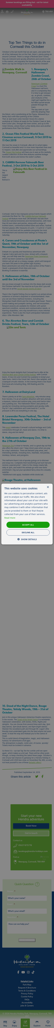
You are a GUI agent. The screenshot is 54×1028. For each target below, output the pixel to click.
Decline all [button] (28, 532)
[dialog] (27, 514)
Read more (9, 517)
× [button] (48, 487)
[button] (27, 539)
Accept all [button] (28, 524)
